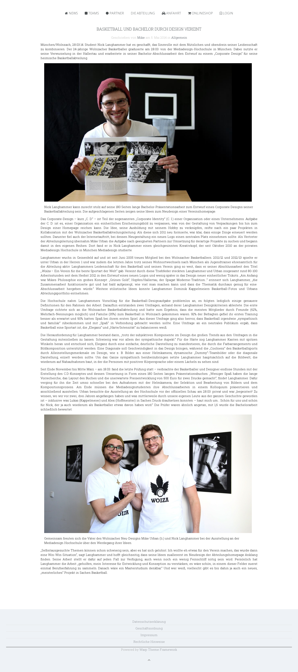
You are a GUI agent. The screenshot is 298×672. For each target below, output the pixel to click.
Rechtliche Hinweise (149, 642)
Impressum (149, 635)
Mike (141, 37)
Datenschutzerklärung (149, 622)
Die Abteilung (143, 13)
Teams (93, 13)
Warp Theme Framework (158, 649)
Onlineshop (202, 13)
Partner (116, 13)
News (73, 13)
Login (227, 13)
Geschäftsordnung (149, 628)
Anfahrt (173, 13)
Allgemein (179, 37)
